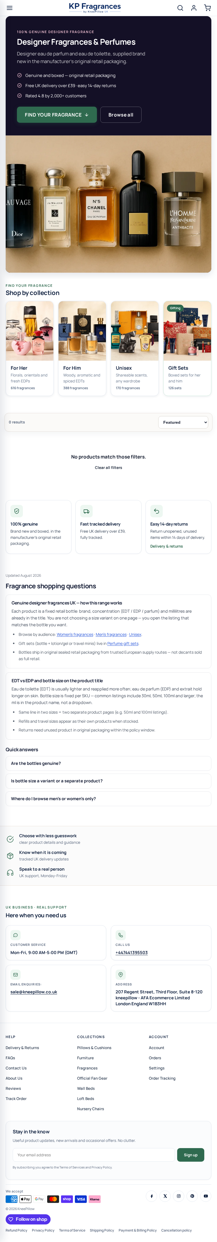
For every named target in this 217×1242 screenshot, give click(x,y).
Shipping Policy (102, 1230)
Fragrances (87, 1068)
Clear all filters (108, 467)
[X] (165, 1196)
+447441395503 (132, 952)
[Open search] (180, 8)
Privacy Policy (43, 1230)
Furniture (85, 1057)
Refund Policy (16, 1230)
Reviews (13, 1088)
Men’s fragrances (111, 634)
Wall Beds (86, 1088)
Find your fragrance (53, 114)
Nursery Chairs (90, 1108)
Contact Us (16, 1068)
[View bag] (207, 8)
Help (11, 1036)
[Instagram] (178, 1196)
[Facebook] (151, 1196)
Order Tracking (162, 1078)
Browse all (120, 114)
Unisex (135, 634)
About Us (14, 1078)
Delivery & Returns (22, 1047)
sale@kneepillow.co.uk (33, 992)
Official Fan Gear (92, 1078)
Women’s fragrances (75, 634)
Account (159, 1036)
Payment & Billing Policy (138, 1230)
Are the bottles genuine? (36, 763)
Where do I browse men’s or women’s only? (53, 799)
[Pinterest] (192, 1196)
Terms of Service (72, 1230)
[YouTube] (205, 1196)
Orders (155, 1057)
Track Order (16, 1098)
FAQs (10, 1057)
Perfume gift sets (122, 643)
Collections (91, 1036)
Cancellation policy (176, 1230)
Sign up (191, 1154)
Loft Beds (85, 1098)
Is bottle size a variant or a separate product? (57, 781)
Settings (156, 1068)
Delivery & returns (166, 546)
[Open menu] (9, 8)
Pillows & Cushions (94, 1047)
